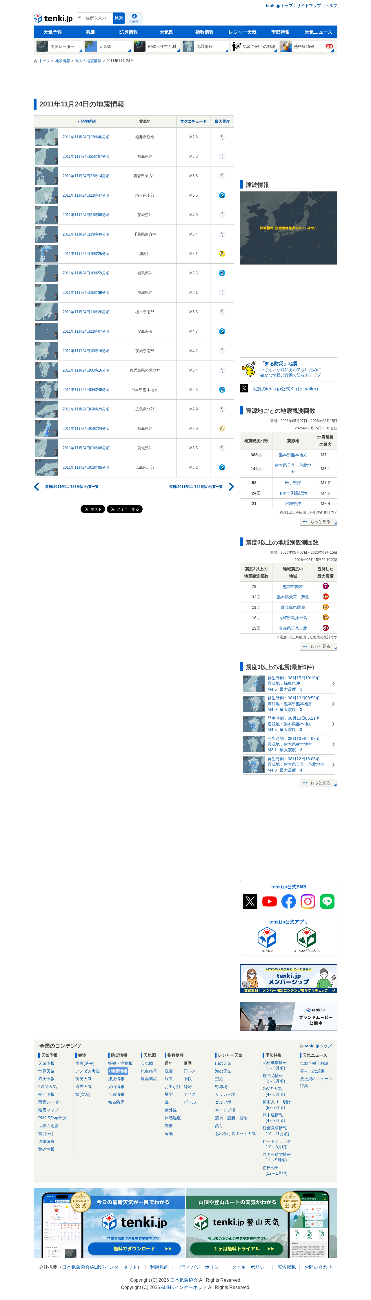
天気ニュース (318, 32)
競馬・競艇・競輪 (231, 1118)
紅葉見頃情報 (276, 1131)
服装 (169, 1078)
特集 (304, 1085)
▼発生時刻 (86, 121)
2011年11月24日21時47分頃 (86, 195)
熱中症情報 (274, 1118)
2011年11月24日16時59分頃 (86, 273)
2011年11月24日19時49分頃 (86, 234)
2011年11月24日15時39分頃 (86, 292)
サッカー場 (225, 1094)
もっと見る (320, 521)
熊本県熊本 (293, 586)
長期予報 (46, 1094)
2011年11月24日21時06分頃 (86, 215)
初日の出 (275, 1170)
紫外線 (171, 1110)
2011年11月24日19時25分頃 (86, 253)
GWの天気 (274, 1091)
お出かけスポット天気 (235, 1133)
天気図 (167, 32)
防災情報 (128, 32)
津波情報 (116, 1078)
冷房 (188, 1086)
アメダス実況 (87, 1071)
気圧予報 (46, 1078)
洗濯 (169, 1071)
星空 (169, 1094)
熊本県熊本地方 (293, 454)
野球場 (221, 1086)
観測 (90, 32)
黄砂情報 (46, 1149)
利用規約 (159, 1267)
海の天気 (223, 1071)
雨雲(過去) (84, 1063)
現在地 (134, 21)
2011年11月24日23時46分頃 (86, 137)
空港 (219, 1078)
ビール (190, 1102)
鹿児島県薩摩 (293, 607)
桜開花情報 (274, 1078)
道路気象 (46, 1141)
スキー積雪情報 (277, 1157)
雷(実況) (82, 1094)
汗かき (190, 1071)
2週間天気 (47, 1086)
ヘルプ (331, 5)
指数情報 (204, 32)
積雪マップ (48, 1110)
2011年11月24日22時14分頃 (86, 176)
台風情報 (116, 1094)
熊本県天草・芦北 (293, 597)
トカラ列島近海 (293, 493)
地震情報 (119, 1071)
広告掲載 (286, 1267)
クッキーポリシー (250, 1267)
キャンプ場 (225, 1110)
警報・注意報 (120, 1063)
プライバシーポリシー (200, 1267)
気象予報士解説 (314, 1063)
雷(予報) (45, 1133)
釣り (219, 1125)
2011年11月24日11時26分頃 (86, 312)
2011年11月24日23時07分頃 (86, 156)
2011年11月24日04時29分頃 (86, 409)
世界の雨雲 (48, 1125)
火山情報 (116, 1086)
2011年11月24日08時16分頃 (86, 370)
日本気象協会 (76, 1267)
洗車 (169, 1125)
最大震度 (222, 121)
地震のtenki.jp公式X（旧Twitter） (286, 388)
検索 (119, 18)
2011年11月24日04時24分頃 (86, 428)
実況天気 (83, 1078)
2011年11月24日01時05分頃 (86, 467)
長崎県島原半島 (293, 617)
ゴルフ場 (223, 1102)
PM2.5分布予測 (52, 1118)
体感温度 (173, 1118)
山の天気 (223, 1063)
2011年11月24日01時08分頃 (86, 448)
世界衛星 (149, 1078)
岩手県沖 (293, 482)
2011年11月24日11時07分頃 (86, 331)
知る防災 (116, 1102)
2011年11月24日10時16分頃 (86, 351)
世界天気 (46, 1071)
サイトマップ (309, 5)
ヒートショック (277, 1144)
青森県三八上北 (293, 628)
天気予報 (52, 32)
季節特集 (280, 32)
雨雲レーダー (50, 1102)
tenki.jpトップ (279, 5)
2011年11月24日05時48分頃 (86, 390)
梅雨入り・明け (277, 1105)
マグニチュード (193, 121)
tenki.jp (54, 19)
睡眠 (169, 1133)
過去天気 (83, 1086)
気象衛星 (149, 1071)
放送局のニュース (316, 1078)
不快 (188, 1078)
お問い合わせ (318, 1267)
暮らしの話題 (312, 1071)
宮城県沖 (293, 503)
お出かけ (173, 1086)
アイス (190, 1094)
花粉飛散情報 (275, 1065)
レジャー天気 (243, 32)
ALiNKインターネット (114, 1267)
